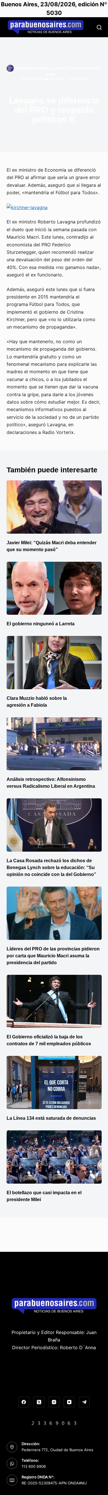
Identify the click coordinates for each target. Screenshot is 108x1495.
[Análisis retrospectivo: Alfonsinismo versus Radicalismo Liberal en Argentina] (54, 744)
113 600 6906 (34, 1466)
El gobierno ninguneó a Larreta (41, 623)
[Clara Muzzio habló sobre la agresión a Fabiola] (54, 662)
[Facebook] (23, 1402)
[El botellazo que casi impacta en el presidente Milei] (54, 1157)
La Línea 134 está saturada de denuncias (52, 1118)
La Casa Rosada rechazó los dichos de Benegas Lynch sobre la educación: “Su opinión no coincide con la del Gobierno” (51, 867)
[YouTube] (69, 1402)
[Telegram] (84, 1402)
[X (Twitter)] (38, 1402)
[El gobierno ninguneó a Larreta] (54, 588)
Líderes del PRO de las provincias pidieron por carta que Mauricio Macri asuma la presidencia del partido (53, 955)
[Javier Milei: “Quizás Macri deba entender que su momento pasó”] (54, 507)
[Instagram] (54, 1402)
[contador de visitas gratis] (54, 1422)
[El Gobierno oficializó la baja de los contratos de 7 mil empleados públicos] (54, 1001)
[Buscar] (99, 27)
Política (79, 79)
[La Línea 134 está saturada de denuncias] (54, 1082)
